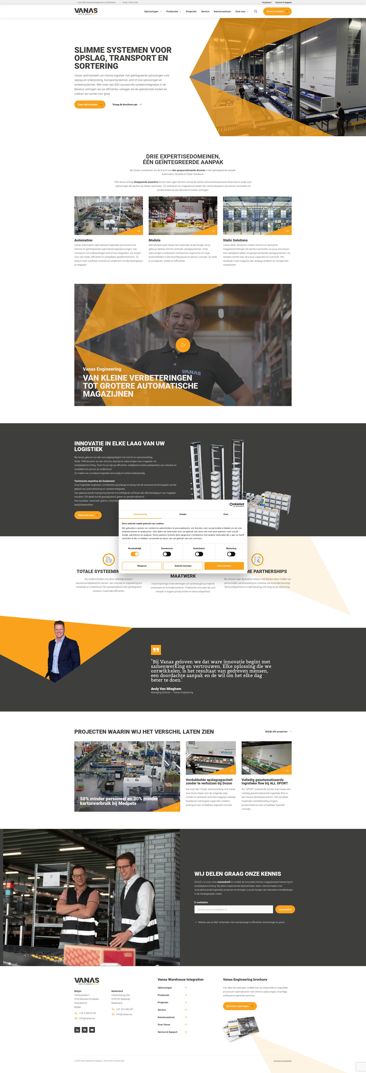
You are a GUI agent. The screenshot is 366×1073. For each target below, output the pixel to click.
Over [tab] (225, 514)
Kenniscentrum (222, 11)
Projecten (191, 11)
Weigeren (142, 566)
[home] (86, 11)
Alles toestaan (224, 566)
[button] (153, 11)
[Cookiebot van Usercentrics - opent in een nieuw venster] (231, 505)
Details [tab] (183, 514)
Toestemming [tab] (140, 514)
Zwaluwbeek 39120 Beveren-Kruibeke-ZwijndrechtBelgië (86, 999)
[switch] (167, 554)
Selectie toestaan (183, 566)
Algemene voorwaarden (283, 1061)
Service (205, 11)
